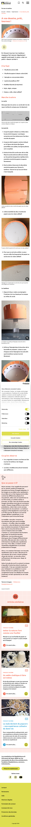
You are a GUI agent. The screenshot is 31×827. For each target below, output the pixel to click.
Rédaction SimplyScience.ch (19, 41)
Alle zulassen (15, 433)
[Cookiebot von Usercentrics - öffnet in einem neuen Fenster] (22, 384)
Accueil (3, 11)
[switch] (27, 414)
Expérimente (15, 11)
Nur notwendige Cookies (15, 442)
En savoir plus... (11, 645)
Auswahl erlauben (15, 438)
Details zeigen (22, 429)
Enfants (8, 11)
